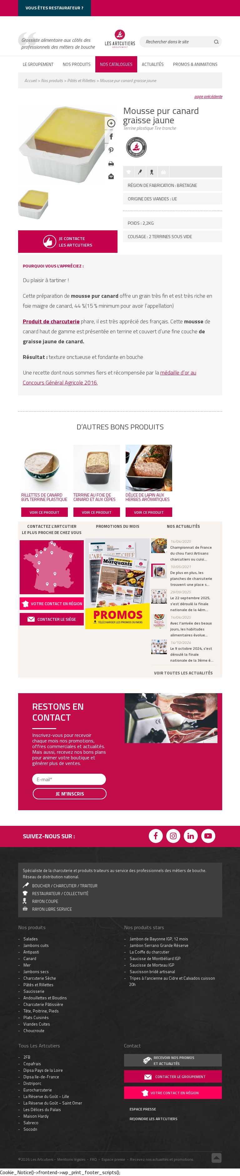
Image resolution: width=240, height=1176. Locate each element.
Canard (29, 958)
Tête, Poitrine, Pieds (41, 1011)
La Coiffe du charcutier (149, 952)
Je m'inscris (70, 793)
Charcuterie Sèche (39, 978)
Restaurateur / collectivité (60, 893)
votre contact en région (175, 1093)
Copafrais (32, 1064)
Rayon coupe (45, 901)
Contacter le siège (57, 619)
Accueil (30, 80)
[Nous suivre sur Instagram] (174, 836)
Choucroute (33, 1030)
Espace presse (113, 1159)
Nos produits (52, 80)
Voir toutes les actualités (183, 673)
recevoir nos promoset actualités (174, 1060)
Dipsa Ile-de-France (41, 1077)
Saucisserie (33, 991)
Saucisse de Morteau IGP (152, 965)
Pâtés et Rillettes (81, 80)
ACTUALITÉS (153, 64)
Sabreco (30, 1123)
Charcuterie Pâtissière (43, 1004)
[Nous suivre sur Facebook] (157, 836)
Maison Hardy (35, 1116)
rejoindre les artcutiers (154, 1118)
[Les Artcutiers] (120, 47)
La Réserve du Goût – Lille (46, 1096)
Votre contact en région (56, 603)
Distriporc (32, 1083)
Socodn (30, 1129)
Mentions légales (71, 1159)
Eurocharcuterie (37, 1090)
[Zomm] (111, 128)
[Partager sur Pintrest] (111, 154)
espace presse (143, 1109)
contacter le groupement (180, 1077)
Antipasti (31, 952)
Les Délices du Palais (42, 1109)
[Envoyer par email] (111, 181)
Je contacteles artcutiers (75, 241)
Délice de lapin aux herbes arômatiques (148, 497)
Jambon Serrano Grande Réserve (159, 945)
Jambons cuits (36, 945)
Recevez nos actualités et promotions (161, 1159)
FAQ (93, 1159)
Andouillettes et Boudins (45, 998)
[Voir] (33, 217)
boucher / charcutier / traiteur (65, 886)
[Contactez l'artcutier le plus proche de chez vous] (52, 567)
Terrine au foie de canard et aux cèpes (94, 497)
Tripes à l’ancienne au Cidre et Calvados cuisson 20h (172, 981)
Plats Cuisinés (36, 1017)
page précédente (208, 96)
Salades (30, 939)
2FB (26, 1057)
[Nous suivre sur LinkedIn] (192, 836)
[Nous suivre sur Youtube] (209, 836)
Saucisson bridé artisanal (152, 971)
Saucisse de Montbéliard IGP (155, 958)
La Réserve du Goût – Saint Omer (52, 1103)
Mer (27, 965)
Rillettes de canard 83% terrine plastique (44, 497)
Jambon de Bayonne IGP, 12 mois (159, 939)
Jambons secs (36, 971)
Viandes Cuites (36, 1024)
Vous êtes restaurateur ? (54, 7)
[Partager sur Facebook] (111, 141)
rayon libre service (52, 909)
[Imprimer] (111, 168)
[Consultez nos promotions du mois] (117, 584)
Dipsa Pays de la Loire (43, 1070)
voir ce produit (44, 512)
